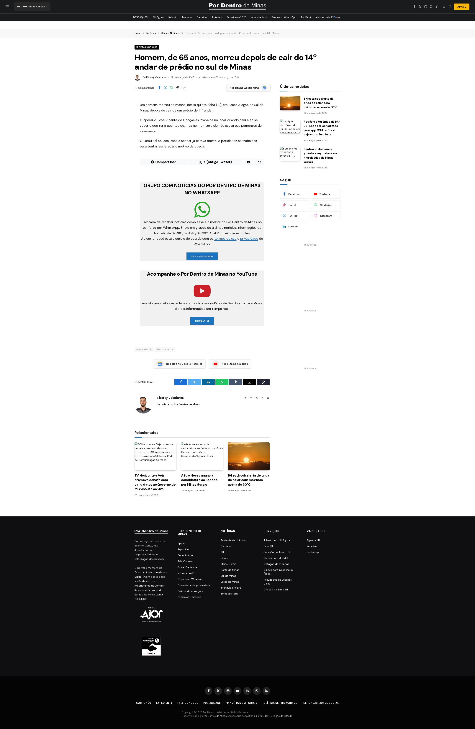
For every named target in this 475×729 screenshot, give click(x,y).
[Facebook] (121, 114)
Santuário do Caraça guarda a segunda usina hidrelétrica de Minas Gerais (320, 155)
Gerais (224, 558)
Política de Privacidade (279, 703)
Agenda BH (313, 540)
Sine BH (268, 546)
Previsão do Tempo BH (277, 552)
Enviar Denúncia (187, 567)
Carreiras (201, 17)
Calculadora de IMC (276, 558)
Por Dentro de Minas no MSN (317, 17)
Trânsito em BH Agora (277, 540)
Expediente (184, 549)
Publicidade (212, 703)
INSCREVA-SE (202, 320)
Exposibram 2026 (236, 17)
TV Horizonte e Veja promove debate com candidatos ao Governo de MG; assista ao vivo (155, 482)
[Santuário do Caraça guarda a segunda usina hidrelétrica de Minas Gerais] (290, 154)
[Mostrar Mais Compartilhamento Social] (184, 88)
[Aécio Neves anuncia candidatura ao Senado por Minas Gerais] (202, 456)
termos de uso (225, 239)
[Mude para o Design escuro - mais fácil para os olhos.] (450, 6)
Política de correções (191, 591)
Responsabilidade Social (320, 703)
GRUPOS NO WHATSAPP (32, 6)
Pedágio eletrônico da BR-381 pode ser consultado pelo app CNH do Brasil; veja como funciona (322, 128)
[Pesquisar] (444, 7)
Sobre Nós (144, 703)
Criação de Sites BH (276, 589)
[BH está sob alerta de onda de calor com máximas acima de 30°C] (249, 456)
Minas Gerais (144, 349)
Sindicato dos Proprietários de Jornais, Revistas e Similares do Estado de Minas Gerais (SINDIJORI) (149, 590)
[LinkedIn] (121, 143)
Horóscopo (313, 552)
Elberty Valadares (156, 77)
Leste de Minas (230, 581)
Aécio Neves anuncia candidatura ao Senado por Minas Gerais (199, 480)
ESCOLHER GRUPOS (202, 256)
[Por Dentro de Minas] (237, 7)
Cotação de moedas (276, 564)
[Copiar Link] (177, 88)
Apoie (181, 543)
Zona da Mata (229, 593)
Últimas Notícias (147, 47)
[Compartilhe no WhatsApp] (171, 88)
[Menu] (7, 7)
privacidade (249, 239)
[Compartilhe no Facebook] (159, 88)
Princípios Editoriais (189, 597)
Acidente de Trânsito (233, 540)
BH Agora (158, 17)
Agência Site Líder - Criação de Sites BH (270, 715)
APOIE (461, 6)
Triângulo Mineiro (231, 587)
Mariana (187, 17)
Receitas (312, 546)
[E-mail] (121, 152)
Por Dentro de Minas (215, 715)
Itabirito (172, 17)
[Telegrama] (121, 171)
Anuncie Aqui (259, 17)
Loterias (217, 17)
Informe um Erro (187, 573)
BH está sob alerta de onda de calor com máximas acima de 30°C (248, 480)
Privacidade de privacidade (194, 585)
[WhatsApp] (121, 133)
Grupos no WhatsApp (283, 17)
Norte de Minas (230, 570)
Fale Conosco (186, 561)
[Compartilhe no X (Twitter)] (165, 88)
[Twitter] (121, 124)
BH (222, 552)
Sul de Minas (228, 575)
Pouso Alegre (165, 349)
